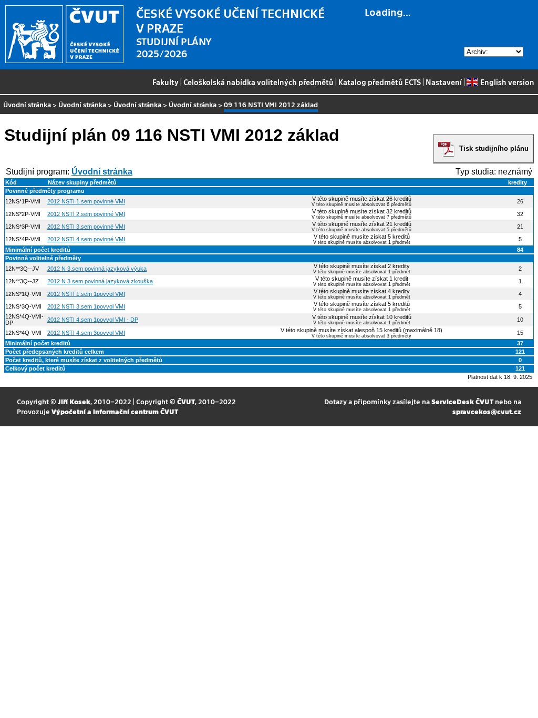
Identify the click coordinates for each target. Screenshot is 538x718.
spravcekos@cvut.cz (486, 411)
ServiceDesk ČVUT (462, 401)
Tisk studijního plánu (494, 148)
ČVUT (186, 401)
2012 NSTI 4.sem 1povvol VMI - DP (92, 319)
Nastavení (444, 82)
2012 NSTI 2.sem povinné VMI (86, 214)
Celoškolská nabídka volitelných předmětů (258, 82)
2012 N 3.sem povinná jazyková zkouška (100, 281)
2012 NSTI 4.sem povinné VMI (86, 239)
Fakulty (165, 82)
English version (507, 82)
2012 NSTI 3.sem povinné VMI (86, 226)
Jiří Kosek (74, 401)
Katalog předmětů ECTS (379, 82)
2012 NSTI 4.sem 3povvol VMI (86, 333)
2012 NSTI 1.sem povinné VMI (86, 201)
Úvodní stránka (27, 104)
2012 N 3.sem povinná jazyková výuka (97, 268)
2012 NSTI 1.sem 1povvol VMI (86, 294)
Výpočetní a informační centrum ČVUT (114, 411)
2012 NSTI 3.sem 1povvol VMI (86, 306)
